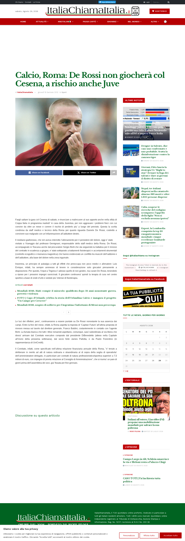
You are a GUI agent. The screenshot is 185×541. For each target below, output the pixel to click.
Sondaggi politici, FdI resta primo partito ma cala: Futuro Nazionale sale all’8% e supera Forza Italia (146, 130)
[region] (92, 533)
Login (147, 2)
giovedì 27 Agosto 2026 (152, 246)
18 (133, 355)
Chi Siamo (19, 2)
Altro (154, 21)
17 (126, 355)
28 (153, 361)
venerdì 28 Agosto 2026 (136, 137)
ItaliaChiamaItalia (25, 92)
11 (133, 349)
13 (146, 349)
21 (153, 355)
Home (23, 21)
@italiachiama (147, 268)
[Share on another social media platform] (114, 172)
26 (140, 361)
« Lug (125, 371)
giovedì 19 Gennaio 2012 (48, 92)
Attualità (41, 21)
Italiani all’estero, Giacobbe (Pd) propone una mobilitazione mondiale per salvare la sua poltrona (146, 423)
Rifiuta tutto (149, 535)
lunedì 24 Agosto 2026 (134, 485)
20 (146, 355)
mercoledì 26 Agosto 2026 (135, 466)
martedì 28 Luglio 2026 (153, 431)
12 (140, 349)
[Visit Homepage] (92, 11)
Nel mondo (133, 21)
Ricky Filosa (135, 431)
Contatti (28, 2)
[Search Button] (168, 2)
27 (146, 361)
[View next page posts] (69, 312)
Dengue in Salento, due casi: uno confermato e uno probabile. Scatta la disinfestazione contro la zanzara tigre (155, 152)
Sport (64, 92)
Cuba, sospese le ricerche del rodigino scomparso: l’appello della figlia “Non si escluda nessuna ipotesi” (155, 213)
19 (140, 355)
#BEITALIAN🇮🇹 (64, 21)
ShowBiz (111, 21)
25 (133, 361)
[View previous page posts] (64, 312)
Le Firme (36, 2)
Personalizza (129, 535)
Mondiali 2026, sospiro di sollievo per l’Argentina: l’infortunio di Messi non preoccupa (66, 305)
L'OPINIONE (128, 455)
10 (126, 349)
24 (126, 361)
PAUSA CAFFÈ (89, 21)
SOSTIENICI (161, 11)
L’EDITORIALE (132, 416)
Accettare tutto (171, 535)
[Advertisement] (92, 48)
